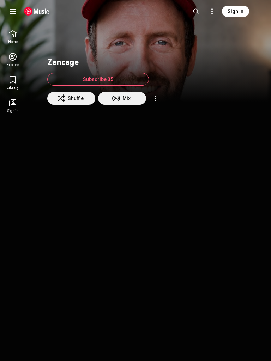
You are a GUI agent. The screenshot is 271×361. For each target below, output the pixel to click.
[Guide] (12, 11)
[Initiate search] (195, 11)
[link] (13, 36)
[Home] (36, 11)
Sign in (235, 11)
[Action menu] (155, 98)
